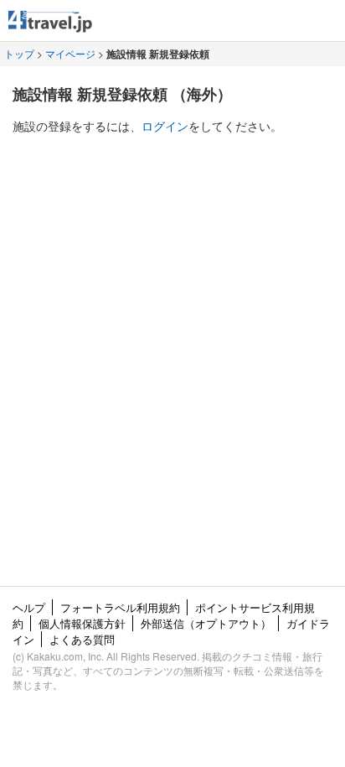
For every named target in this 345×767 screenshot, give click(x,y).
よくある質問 (82, 639)
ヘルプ (29, 607)
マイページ (70, 53)
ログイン (165, 125)
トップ (19, 53)
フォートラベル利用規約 (120, 607)
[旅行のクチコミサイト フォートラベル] (50, 25)
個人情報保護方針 (82, 623)
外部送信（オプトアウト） (206, 623)
